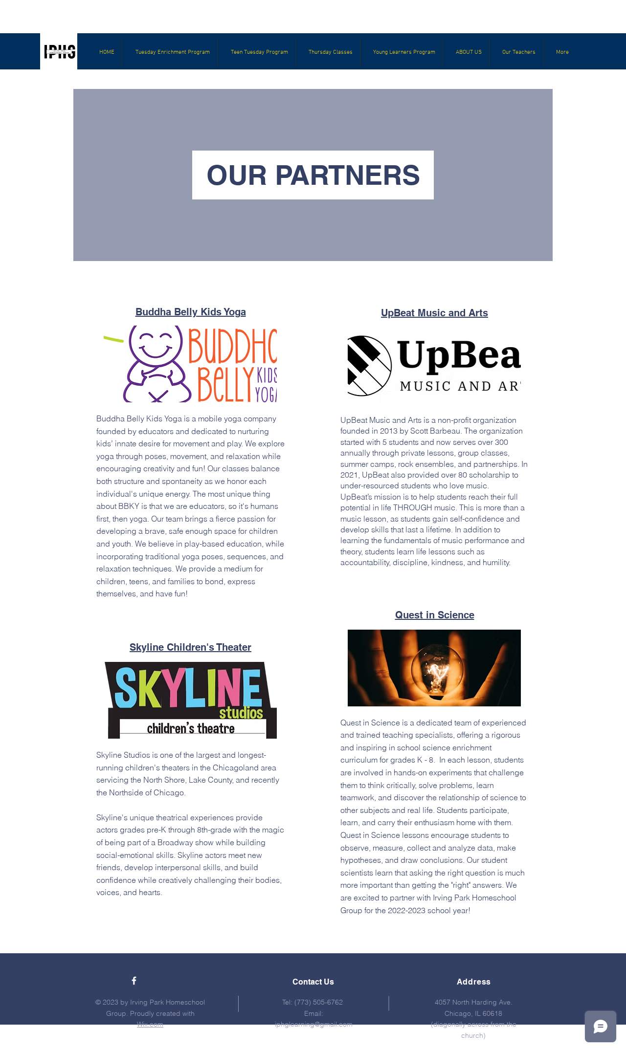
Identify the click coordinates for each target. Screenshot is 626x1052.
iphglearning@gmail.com (314, 1024)
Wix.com (150, 1024)
